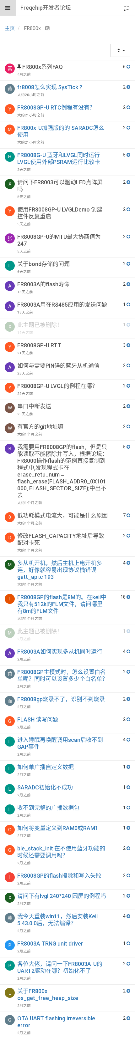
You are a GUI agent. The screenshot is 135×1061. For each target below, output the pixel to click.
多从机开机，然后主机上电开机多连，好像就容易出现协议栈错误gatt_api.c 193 (59, 570)
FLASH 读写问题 (37, 719)
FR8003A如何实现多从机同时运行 (59, 651)
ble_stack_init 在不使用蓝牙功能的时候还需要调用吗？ (61, 852)
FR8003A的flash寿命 (43, 284)
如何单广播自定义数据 (45, 767)
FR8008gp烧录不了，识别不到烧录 (61, 699)
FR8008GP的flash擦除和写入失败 (59, 875)
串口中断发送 (34, 406)
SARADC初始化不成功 (45, 787)
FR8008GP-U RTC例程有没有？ (56, 107)
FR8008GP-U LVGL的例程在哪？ (57, 386)
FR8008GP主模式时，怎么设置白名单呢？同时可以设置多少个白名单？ (62, 675)
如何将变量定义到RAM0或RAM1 (57, 828)
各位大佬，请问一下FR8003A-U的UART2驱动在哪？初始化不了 (59, 967)
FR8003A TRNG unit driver (50, 943)
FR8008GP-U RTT (39, 345)
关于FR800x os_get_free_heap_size (47, 994)
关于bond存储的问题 (43, 264)
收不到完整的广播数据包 (48, 807)
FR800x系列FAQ (42, 67)
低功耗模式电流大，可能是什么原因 (62, 515)
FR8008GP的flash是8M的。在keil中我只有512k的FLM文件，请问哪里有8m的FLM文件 (61, 604)
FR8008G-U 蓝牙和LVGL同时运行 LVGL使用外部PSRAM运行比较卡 (58, 158)
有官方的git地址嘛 (40, 426)
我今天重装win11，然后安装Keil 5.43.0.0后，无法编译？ (57, 919)
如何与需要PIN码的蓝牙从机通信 (58, 365)
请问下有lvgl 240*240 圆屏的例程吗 (61, 896)
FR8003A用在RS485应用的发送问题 (62, 304)
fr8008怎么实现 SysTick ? (49, 87)
